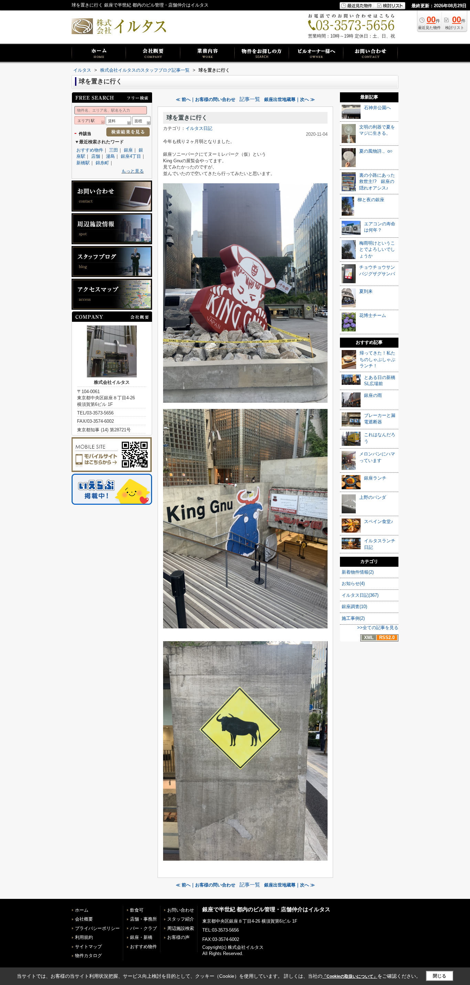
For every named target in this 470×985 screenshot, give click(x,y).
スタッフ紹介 (180, 919)
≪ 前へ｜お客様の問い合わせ (205, 99)
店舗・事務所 (143, 919)
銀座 (128, 150)
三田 (113, 150)
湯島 (110, 156)
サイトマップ (88, 946)
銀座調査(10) (354, 606)
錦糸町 (102, 162)
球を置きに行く (187, 117)
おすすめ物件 (89, 150)
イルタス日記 (198, 128)
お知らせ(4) (353, 583)
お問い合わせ (180, 910)
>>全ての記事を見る (377, 627)
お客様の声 (178, 937)
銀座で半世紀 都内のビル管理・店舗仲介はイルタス (266, 909)
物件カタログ (88, 955)
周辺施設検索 (180, 928)
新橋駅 (83, 162)
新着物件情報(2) (358, 572)
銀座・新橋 (141, 937)
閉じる (439, 975)
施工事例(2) (353, 618)
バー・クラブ (143, 928)
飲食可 (136, 910)
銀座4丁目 (131, 156)
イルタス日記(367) (360, 595)
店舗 (95, 156)
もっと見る (132, 171)
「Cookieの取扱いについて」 (349, 976)
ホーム (81, 910)
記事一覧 (249, 99)
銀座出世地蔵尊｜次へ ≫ (289, 99)
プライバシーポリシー (97, 928)
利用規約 (84, 937)
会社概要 (84, 919)
